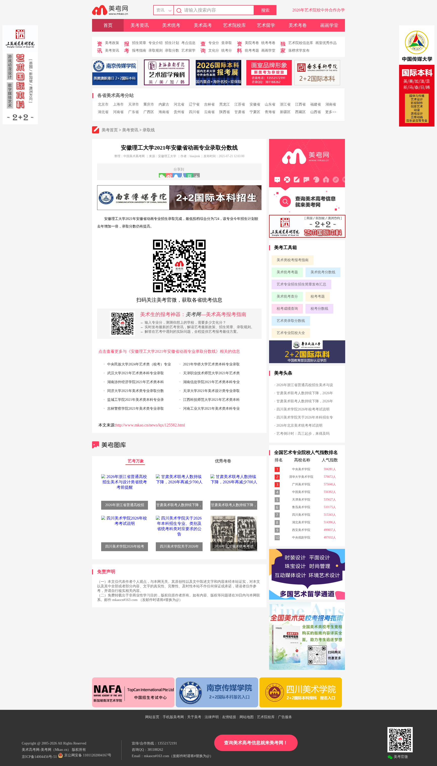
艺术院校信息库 (300, 43)
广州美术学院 (301, 484)
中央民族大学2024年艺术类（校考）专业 (139, 364)
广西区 (148, 112)
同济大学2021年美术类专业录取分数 (135, 391)
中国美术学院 (301, 492)
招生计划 (172, 43)
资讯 (160, 10)
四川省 (194, 112)
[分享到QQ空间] (175, 175)
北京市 (103, 104)
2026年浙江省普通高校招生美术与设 (304, 385)
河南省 (118, 112)
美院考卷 (252, 43)
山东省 (270, 104)
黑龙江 (224, 104)
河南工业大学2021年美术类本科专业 (211, 408)
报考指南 (139, 50)
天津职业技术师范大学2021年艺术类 (211, 373)
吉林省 (209, 104)
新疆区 (285, 112)
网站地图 (246, 717)
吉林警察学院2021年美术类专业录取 (135, 408)
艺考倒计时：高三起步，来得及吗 (303, 434)
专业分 (213, 43)
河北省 (179, 104)
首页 (108, 25)
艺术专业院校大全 (291, 333)
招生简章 (139, 43)
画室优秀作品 (326, 43)
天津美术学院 (301, 499)
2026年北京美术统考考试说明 (299, 425)
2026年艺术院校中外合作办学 (318, 10)
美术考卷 (298, 25)
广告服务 (285, 717)
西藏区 (300, 112)
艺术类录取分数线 (291, 321)
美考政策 (112, 43)
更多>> (330, 112)
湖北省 (103, 112)
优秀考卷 (223, 461)
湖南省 (330, 104)
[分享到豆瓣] (189, 175)
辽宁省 (194, 104)
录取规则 (155, 50)
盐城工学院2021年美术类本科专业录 (135, 400)
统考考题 (252, 50)
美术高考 (203, 25)
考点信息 (188, 43)
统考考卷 (268, 43)
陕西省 (224, 112)
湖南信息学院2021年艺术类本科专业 (211, 382)
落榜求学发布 (299, 50)
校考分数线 (319, 308)
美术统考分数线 (323, 272)
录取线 (149, 130)
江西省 (300, 104)
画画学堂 (329, 25)
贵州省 (179, 112)
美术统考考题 (287, 272)
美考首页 (110, 130)
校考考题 (318, 296)
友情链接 (229, 717)
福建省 (315, 104)
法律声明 (212, 717)
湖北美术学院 (301, 522)
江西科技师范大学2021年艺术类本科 (211, 400)
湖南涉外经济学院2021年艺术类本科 (135, 382)
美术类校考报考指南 (293, 260)
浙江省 (285, 104)
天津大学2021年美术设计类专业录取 (211, 391)
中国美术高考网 (134, 156)
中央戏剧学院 (301, 537)
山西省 (315, 112)
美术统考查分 (287, 296)
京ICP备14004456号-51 (39, 757)
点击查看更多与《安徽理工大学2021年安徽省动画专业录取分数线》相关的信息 (169, 351)
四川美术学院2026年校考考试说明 (303, 409)
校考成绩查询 (287, 308)
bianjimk (195, 156)
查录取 (226, 43)
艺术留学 (266, 25)
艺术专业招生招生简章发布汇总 (301, 284)
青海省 (270, 112)
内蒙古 (164, 104)
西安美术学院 (301, 530)
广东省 (133, 112)
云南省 (209, 112)
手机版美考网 (173, 717)
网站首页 (152, 717)
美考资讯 (139, 25)
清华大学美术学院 (301, 477)
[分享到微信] (162, 175)
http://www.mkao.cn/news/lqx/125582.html (150, 425)
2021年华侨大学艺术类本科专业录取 (211, 364)
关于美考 (194, 717)
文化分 (213, 50)
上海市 (118, 104)
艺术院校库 (234, 25)
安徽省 (255, 104)
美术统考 (171, 25)
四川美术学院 (301, 514)
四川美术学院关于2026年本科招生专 (304, 417)
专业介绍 (155, 43)
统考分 (226, 50)
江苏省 (239, 104)
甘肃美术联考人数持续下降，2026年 (304, 393)
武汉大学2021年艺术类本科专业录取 (135, 373)
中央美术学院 (301, 469)
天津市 (133, 104)
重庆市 (148, 104)
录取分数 (172, 50)
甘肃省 (239, 112)
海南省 (164, 112)
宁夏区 (255, 112)
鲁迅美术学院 (301, 507)
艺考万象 (136, 461)
